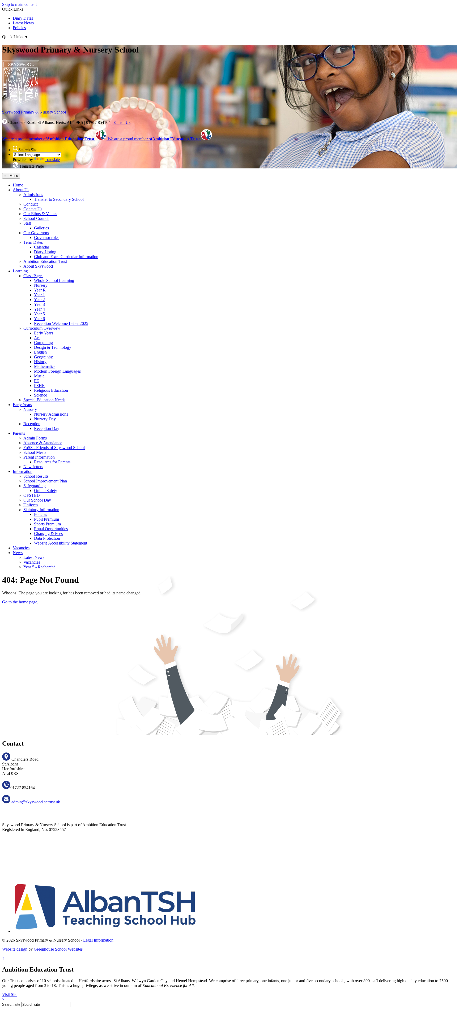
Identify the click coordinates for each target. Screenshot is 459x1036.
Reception (31, 423)
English (40, 352)
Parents (19, 433)
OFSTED (31, 495)
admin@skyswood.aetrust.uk (35, 802)
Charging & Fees (48, 533)
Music (39, 376)
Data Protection (47, 538)
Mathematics (44, 366)
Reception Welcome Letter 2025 (61, 323)
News (18, 552)
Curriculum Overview (41, 328)
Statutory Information (41, 509)
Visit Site (9, 994)
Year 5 (39, 314)
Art (37, 338)
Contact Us (32, 209)
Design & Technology (52, 347)
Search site (11, 1004)
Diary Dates (23, 18)
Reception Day (46, 428)
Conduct (30, 204)
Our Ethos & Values (40, 213)
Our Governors (36, 232)
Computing (43, 342)
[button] (15, 148)
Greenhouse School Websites (58, 949)
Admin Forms (35, 438)
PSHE (39, 385)
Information (22, 471)
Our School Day (37, 500)
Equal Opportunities (51, 528)
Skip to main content (19, 4)
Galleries (41, 228)
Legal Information (98, 940)
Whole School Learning (54, 280)
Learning (20, 271)
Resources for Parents (52, 462)
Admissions (33, 194)
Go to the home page (19, 602)
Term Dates (33, 242)
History (40, 361)
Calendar (41, 247)
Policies (19, 27)
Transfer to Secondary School (59, 199)
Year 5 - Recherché (39, 567)
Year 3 (39, 304)
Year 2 (39, 299)
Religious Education (51, 390)
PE (36, 380)
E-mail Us (121, 122)
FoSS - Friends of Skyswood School (54, 447)
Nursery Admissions (51, 414)
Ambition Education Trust (45, 261)
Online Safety (45, 490)
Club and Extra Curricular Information (66, 256)
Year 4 (39, 309)
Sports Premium (47, 524)
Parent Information (39, 457)
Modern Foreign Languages (57, 371)
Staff (27, 223)
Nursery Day (45, 419)
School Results (35, 476)
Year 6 (39, 318)
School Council (36, 218)
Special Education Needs (44, 400)
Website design (14, 949)
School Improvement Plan (45, 481)
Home (18, 185)
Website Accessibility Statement (60, 543)
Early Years (43, 333)
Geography (43, 357)
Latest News (23, 23)
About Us (21, 190)
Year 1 (39, 295)
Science (40, 395)
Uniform (30, 505)
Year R (40, 290)
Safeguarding (34, 486)
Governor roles (46, 237)
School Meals (34, 452)
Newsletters (33, 466)
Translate (52, 159)
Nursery (41, 285)
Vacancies (21, 548)
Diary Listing (45, 252)
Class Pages (33, 275)
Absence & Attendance (42, 443)
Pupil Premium (46, 519)
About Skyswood (38, 266)
